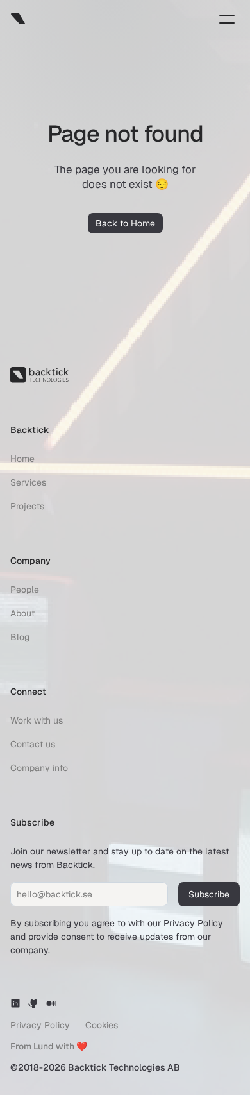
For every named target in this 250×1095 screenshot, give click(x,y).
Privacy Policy (193, 923)
